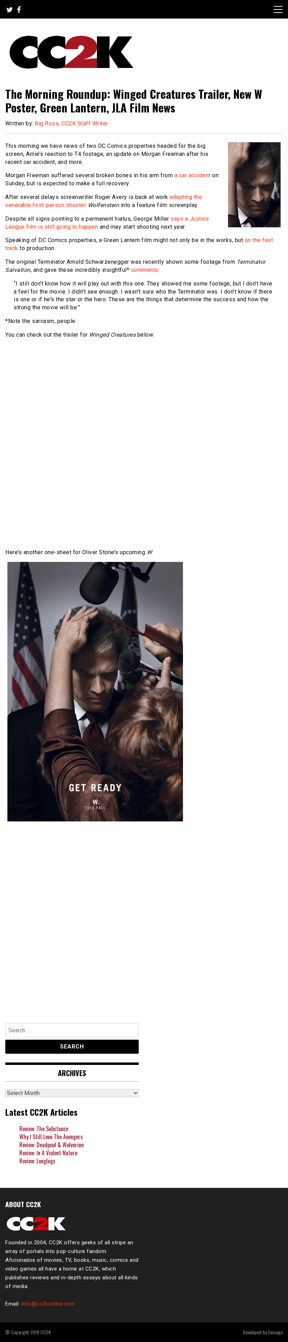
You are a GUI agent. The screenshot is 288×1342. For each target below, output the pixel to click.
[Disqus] (144, 919)
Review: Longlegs (37, 1161)
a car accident (193, 175)
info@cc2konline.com (48, 1304)
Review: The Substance (43, 1128)
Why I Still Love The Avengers (51, 1137)
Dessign (275, 1332)
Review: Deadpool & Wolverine (51, 1145)
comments (144, 270)
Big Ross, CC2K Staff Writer (71, 123)
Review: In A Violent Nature (48, 1153)
